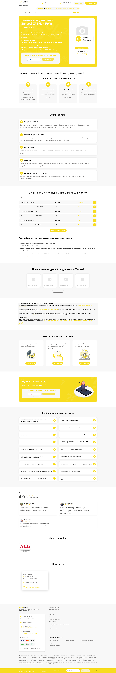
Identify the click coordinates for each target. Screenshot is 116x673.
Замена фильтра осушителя (75, 320)
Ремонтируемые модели (55, 619)
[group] (25, 548)
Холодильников (85, 643)
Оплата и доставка (54, 609)
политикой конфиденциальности (50, 62)
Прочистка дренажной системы (45, 322)
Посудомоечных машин (55, 643)
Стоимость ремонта (54, 607)
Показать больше (58, 291)
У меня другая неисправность (58, 230)
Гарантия (49, 73)
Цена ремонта (58, 8)
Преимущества (23, 73)
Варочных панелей (54, 640)
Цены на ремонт (82, 48)
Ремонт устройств (49, 8)
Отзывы (77, 8)
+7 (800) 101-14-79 (66, 2)
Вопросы (72, 73)
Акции (64, 73)
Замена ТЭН (85, 320)
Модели (57, 73)
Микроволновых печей (87, 640)
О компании (40, 8)
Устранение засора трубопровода (80, 322)
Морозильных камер (54, 645)
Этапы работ (34, 73)
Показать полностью (24, 256)
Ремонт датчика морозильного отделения (62, 322)
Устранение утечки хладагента (51, 320)
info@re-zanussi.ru (27, 622)
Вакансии (65, 8)
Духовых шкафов (69, 640)
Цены (42, 73)
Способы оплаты (53, 628)
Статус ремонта (79, 3)
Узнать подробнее (30, 363)
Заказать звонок (92, 3)
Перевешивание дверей (31, 322)
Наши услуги (52, 621)
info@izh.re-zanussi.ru (31, 582)
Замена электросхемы (63, 320)
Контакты (71, 8)
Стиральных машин (70, 643)
